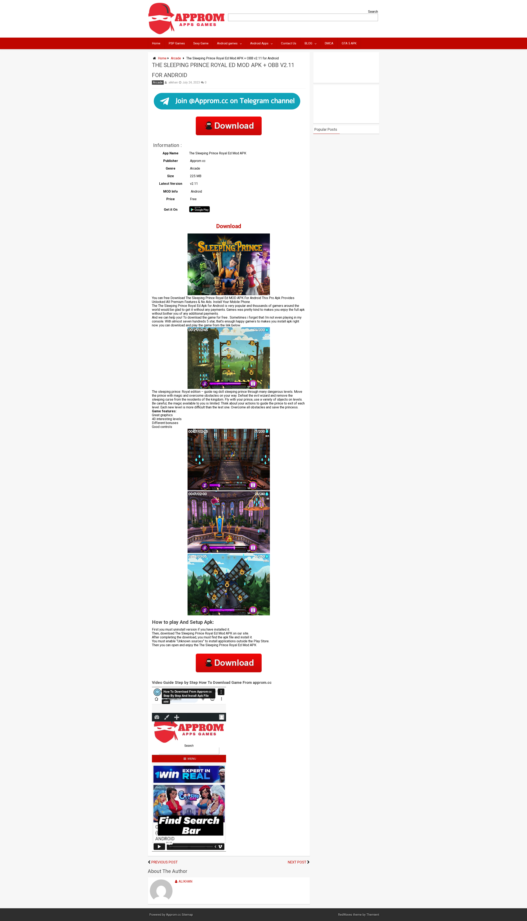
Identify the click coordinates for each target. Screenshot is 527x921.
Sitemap (187, 914)
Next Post (297, 862)
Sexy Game (201, 43)
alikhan (173, 82)
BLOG (308, 43)
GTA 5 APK (349, 43)
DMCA (329, 43)
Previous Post (164, 862)
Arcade (176, 58)
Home (156, 43)
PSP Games (177, 43)
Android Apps (259, 43)
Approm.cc (173, 914)
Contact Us (288, 43)
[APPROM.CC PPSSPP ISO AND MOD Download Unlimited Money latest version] (186, 33)
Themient (372, 914)
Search (373, 12)
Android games (227, 43)
